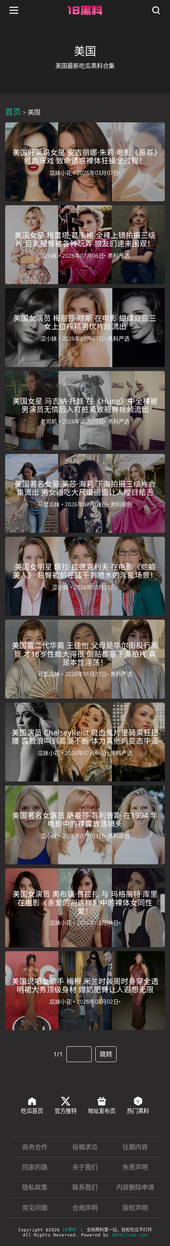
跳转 (106, 1054)
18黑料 (69, 1230)
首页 (13, 112)
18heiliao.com (129, 1235)
